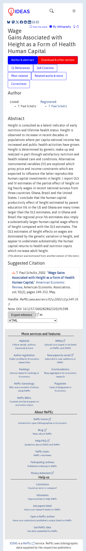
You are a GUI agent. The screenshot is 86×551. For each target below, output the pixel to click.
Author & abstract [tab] (22, 60)
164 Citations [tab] (45, 68)
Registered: (48, 102)
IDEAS (14, 543)
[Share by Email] (33, 22)
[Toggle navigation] (51, 12)
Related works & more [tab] (49, 75)
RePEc (27, 543)
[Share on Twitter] (17, 22)
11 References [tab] (20, 68)
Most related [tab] (19, 75)
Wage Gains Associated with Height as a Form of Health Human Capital (43, 277)
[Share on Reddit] (25, 22)
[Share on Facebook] (21, 22)
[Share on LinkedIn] (29, 22)
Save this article (40, 27)
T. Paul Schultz (57, 106)
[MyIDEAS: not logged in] (75, 27)
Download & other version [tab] (57, 60)
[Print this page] (37, 22)
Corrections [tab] (18, 83)
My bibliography (61, 26)
